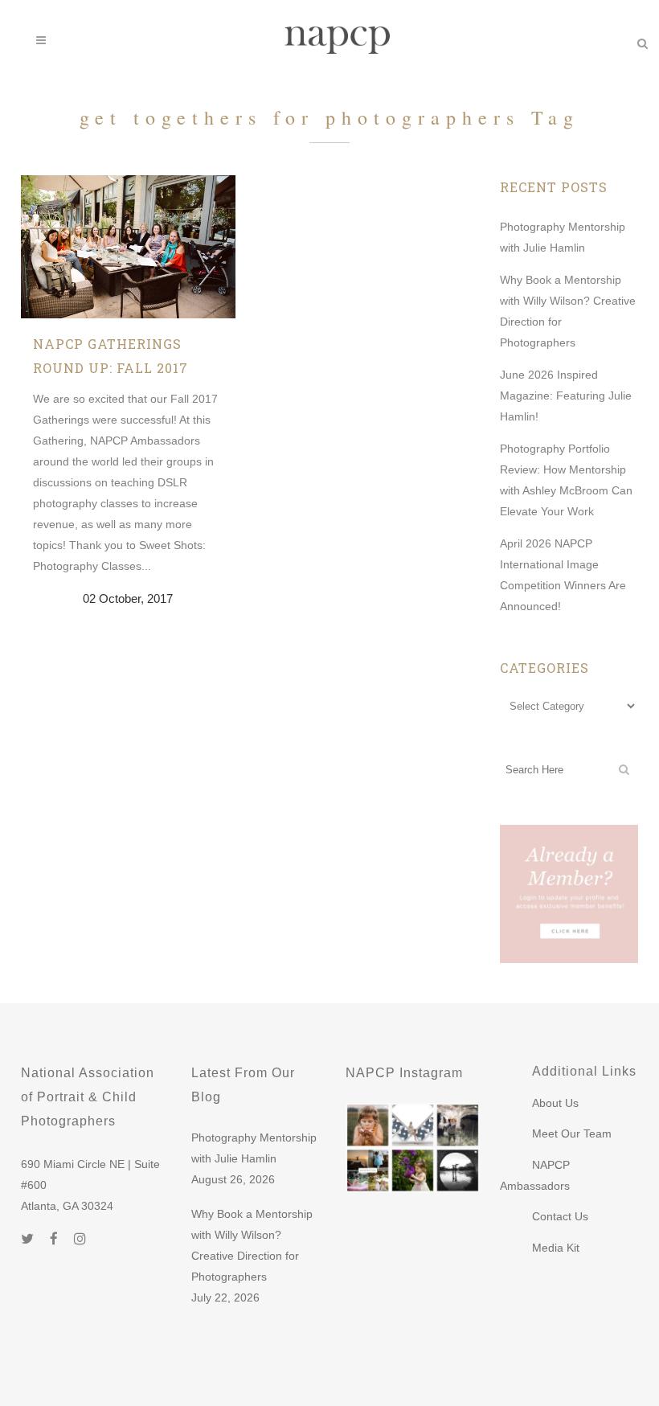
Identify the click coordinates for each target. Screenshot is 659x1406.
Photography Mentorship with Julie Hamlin (254, 1148)
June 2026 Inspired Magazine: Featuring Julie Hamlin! (566, 395)
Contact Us (560, 1216)
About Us (555, 1103)
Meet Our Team (572, 1133)
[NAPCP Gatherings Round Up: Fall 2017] (128, 246)
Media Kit (555, 1247)
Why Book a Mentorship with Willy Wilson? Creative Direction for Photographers (252, 1245)
